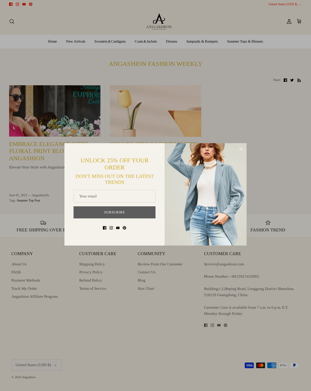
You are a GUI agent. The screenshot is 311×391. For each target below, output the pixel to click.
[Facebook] (104, 228)
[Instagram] (111, 228)
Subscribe (114, 212)
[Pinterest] (124, 228)
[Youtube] (118, 228)
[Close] (241, 149)
